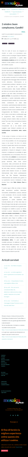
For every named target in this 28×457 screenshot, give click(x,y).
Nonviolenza (11, 43)
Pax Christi (3, 372)
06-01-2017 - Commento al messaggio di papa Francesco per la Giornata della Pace (13, 303)
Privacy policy (4, 383)
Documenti (11, 36)
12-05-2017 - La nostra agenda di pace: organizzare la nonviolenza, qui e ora (14, 274)
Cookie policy (4, 381)
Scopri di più (19, 447)
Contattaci (3, 355)
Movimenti (4, 43)
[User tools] (23, 32)
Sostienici (3, 361)
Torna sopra (13, 422)
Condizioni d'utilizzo (5, 384)
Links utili (3, 375)
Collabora (3, 366)
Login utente (3, 392)
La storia (3, 358)
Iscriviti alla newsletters (6, 391)
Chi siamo (3, 356)
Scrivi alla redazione (5, 364)
